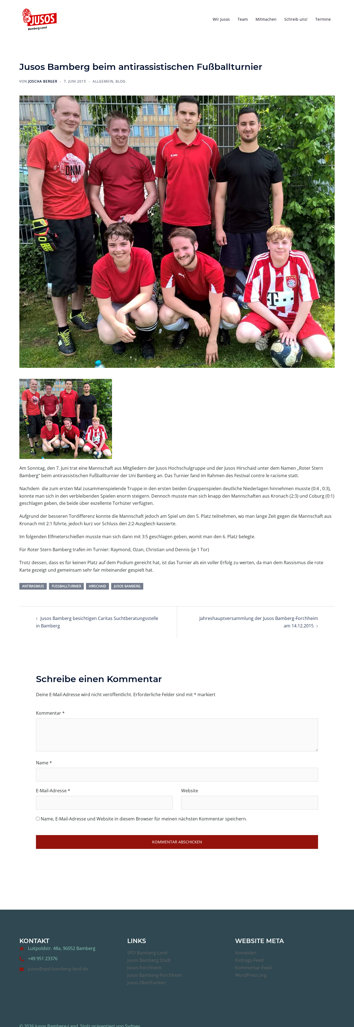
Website (189, 791)
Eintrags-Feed (249, 960)
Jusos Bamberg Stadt (149, 960)
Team (243, 19)
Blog (121, 81)
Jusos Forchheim (144, 968)
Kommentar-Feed (253, 968)
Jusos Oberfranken (146, 983)
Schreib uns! (296, 19)
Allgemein (103, 81)
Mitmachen (266, 19)
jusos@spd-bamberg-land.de (58, 969)
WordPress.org (251, 975)
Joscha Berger (42, 81)
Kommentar (50, 713)
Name (44, 763)
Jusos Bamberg (127, 586)
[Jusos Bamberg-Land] (39, 19)
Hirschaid (97, 586)
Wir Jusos (221, 19)
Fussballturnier (66, 586)
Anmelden (245, 953)
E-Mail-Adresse (53, 791)
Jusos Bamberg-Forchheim (154, 975)
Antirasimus (33, 586)
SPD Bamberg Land (147, 953)
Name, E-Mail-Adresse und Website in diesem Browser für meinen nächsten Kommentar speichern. (144, 819)
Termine (323, 19)
